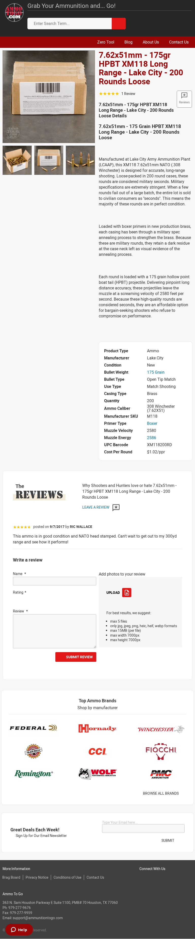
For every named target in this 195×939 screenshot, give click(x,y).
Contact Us (95, 877)
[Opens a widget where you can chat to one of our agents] (19, 930)
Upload (113, 592)
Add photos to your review (122, 574)
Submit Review (79, 656)
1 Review (128, 93)
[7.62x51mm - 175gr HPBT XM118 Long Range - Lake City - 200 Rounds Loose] (49, 96)
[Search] (119, 23)
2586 (151, 437)
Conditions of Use (67, 877)
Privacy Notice (37, 877)
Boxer (152, 423)
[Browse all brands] (185, 793)
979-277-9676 (19, 907)
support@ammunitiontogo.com (38, 917)
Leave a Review (96, 507)
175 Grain (156, 372)
